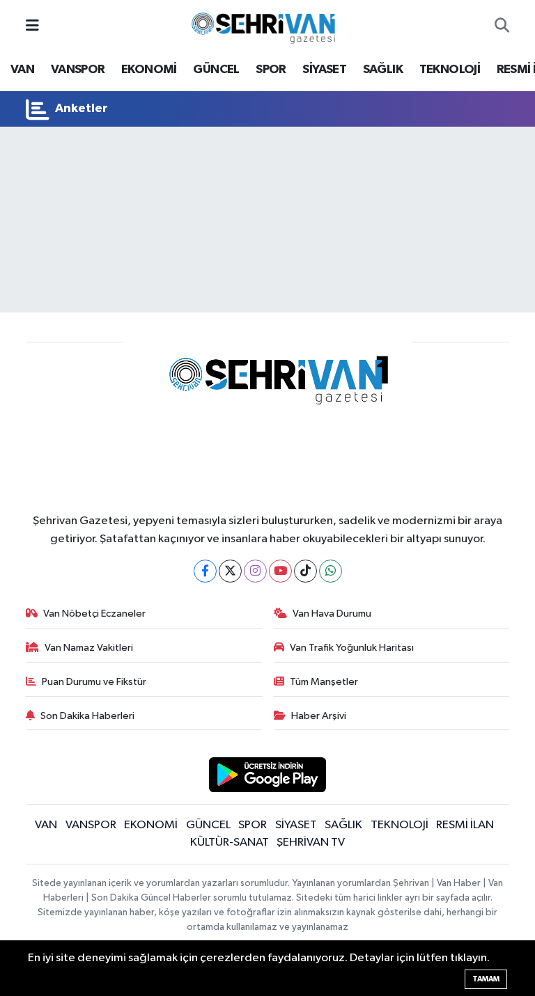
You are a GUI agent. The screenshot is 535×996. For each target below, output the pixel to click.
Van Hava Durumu (332, 613)
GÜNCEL (216, 69)
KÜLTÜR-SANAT (229, 842)
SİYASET (324, 69)
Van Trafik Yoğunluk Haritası (352, 647)
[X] (230, 571)
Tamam (485, 979)
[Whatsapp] (330, 571)
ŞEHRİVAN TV (311, 842)
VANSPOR (78, 69)
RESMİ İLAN (465, 825)
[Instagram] (255, 571)
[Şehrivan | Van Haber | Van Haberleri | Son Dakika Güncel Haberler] (267, 25)
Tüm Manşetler (324, 682)
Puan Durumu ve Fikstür (94, 682)
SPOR (271, 69)
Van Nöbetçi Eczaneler (94, 613)
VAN (22, 69)
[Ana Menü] (32, 26)
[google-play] (267, 774)
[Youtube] (280, 571)
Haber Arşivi (318, 716)
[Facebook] (205, 571)
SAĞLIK (383, 69)
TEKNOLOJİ (450, 69)
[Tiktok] (305, 571)
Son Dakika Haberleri (87, 716)
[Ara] (502, 26)
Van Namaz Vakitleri (89, 647)
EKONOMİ (149, 69)
